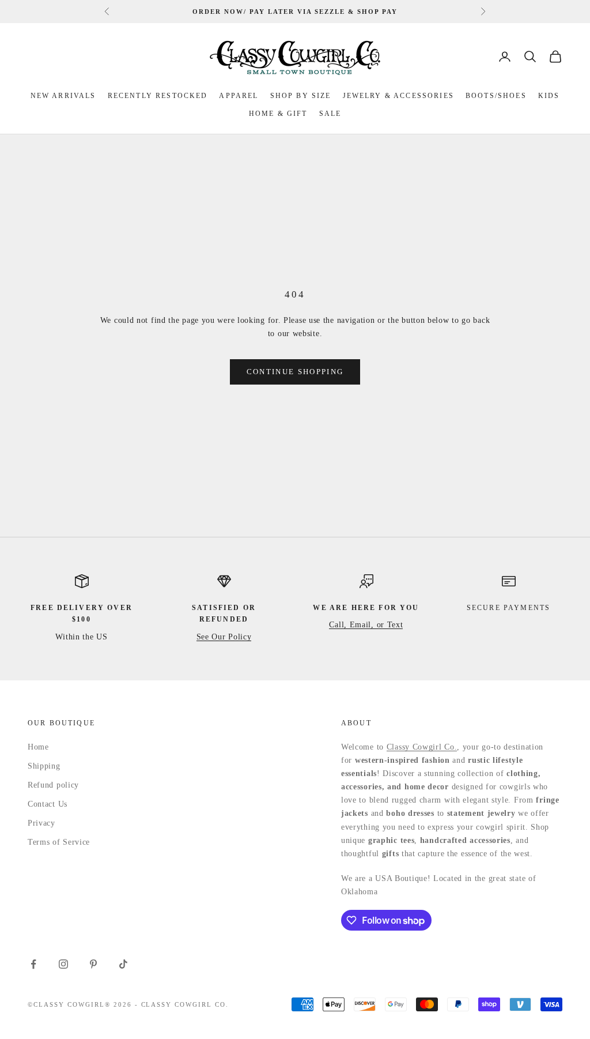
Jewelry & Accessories (398, 96)
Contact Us (47, 804)
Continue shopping (295, 371)
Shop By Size (300, 96)
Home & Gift (278, 114)
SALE (330, 114)
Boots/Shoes (496, 96)
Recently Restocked (158, 96)
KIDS (549, 96)
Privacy (41, 823)
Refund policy (53, 785)
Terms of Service (59, 842)
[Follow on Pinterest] (93, 964)
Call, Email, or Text (366, 624)
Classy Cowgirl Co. (422, 747)
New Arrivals (63, 96)
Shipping (44, 766)
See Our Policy (224, 637)
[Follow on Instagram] (63, 964)
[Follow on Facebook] (33, 964)
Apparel (238, 96)
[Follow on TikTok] (123, 964)
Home (38, 747)
